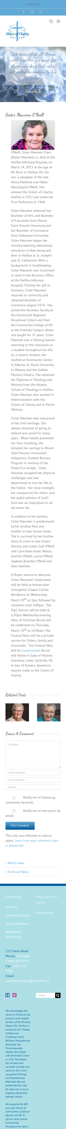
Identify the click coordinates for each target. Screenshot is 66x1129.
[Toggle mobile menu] (58, 21)
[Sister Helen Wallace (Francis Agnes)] (48, 705)
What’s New (16, 863)
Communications (17, 915)
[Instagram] (14, 995)
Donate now (44, 912)
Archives (12, 907)
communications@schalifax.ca (27, 981)
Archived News (18, 872)
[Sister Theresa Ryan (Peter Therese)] (17, 705)
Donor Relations (17, 923)
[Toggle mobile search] (51, 21)
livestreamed (30, 650)
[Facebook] (8, 995)
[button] (8, 712)
